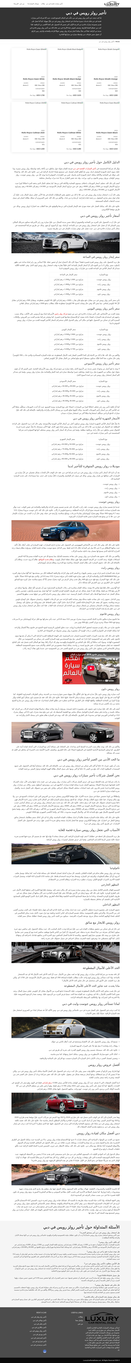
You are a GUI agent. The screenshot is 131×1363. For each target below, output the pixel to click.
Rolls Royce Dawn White (34, 79)
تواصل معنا (79, 1320)
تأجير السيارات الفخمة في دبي (84, 169)
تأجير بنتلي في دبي (40, 1324)
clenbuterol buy (110, 576)
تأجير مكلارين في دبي (39, 1327)
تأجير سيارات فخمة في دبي (54, 4)
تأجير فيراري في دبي (39, 1341)
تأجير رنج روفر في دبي (38, 1317)
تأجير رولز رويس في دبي (38, 1331)
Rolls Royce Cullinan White (69, 133)
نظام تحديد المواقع (46, 559)
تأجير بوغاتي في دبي (39, 1320)
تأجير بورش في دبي (39, 1334)
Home (118, 41)
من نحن (22, 4)
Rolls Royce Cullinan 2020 (33, 133)
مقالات (43, 4)
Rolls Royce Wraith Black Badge (67, 79)
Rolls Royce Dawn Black (107, 133)
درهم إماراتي (47, 1083)
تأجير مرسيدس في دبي (38, 1345)
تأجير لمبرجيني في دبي (38, 1338)
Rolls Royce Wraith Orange (106, 79)
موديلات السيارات (33, 4)
